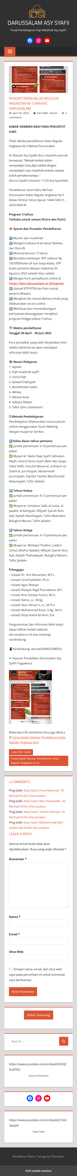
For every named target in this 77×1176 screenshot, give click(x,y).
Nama (14, 917)
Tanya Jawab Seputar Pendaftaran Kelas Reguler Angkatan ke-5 (35, 761)
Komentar (18, 859)
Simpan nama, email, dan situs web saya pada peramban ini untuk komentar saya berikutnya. (37, 974)
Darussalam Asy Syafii (38, 22)
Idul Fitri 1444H (22, 752)
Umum (53, 113)
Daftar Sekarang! (38, 1015)
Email (14, 934)
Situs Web (16, 952)
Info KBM (42, 113)
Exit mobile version (39, 1171)
